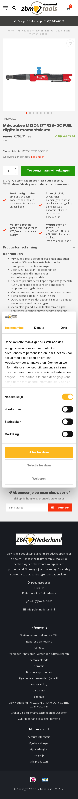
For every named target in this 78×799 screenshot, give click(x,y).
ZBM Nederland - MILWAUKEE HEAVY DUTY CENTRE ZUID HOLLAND (39, 704)
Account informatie (39, 737)
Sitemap (39, 696)
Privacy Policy (39, 684)
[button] (26, 113)
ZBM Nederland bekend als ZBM (39, 635)
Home (11, 30)
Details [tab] (39, 327)
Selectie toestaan (39, 465)
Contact (39, 647)
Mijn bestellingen (39, 743)
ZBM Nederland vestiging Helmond (39, 718)
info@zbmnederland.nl (41, 609)
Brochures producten (39, 672)
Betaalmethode (39, 660)
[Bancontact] (45, 780)
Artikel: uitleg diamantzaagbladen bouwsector (39, 712)
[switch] (67, 409)
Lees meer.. (38, 156)
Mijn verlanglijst (39, 749)
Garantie (39, 666)
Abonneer (62, 507)
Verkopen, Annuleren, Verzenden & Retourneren (39, 654)
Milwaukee (10, 118)
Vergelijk (39, 755)
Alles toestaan (39, 452)
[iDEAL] (33, 780)
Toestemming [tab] (14, 327)
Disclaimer (39, 690)
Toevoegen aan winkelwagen (48, 170)
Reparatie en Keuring (39, 641)
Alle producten (39, 761)
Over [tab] (64, 327)
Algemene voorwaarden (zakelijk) (39, 678)
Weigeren (39, 478)
